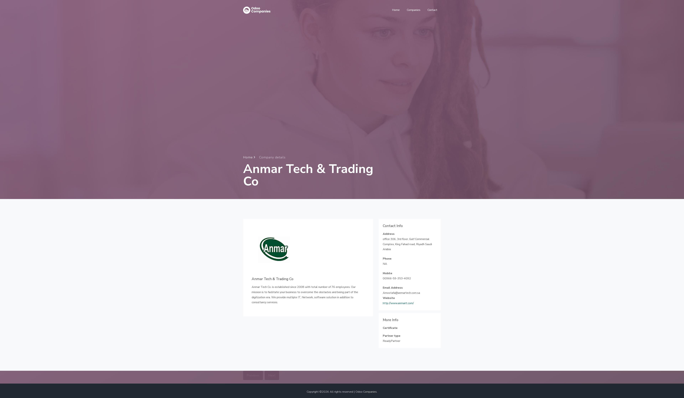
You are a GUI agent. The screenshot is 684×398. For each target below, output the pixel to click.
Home (396, 10)
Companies (413, 10)
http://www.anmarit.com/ (398, 303)
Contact (432, 10)
